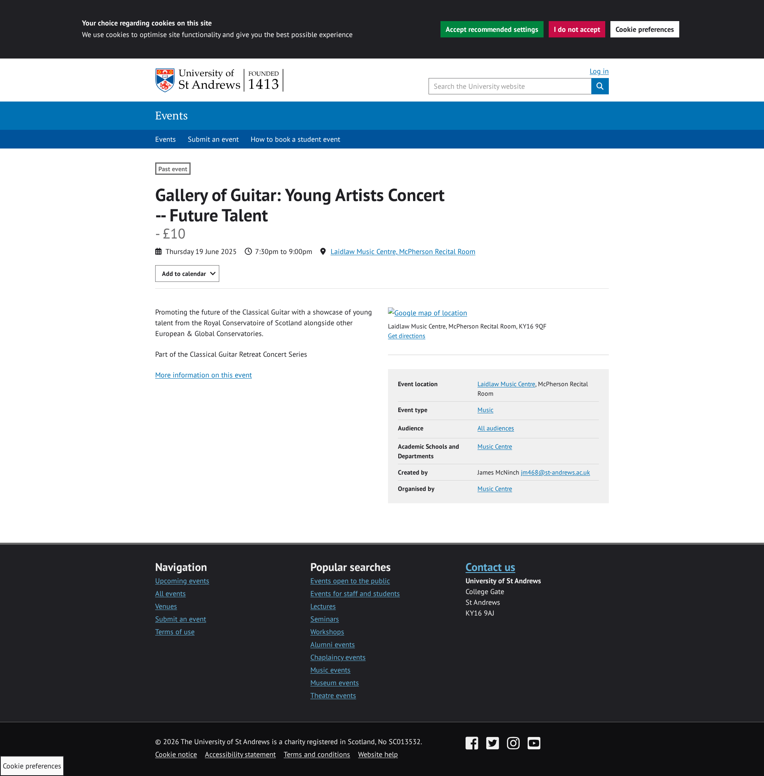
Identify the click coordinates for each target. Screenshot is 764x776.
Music (485, 410)
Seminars (324, 619)
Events (171, 115)
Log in (599, 71)
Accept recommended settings (492, 29)
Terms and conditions (317, 754)
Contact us (490, 566)
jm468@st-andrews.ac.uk (555, 472)
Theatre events (333, 695)
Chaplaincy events (338, 657)
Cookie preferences (645, 29)
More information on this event (203, 374)
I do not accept (577, 29)
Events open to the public (350, 580)
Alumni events (332, 644)
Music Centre (494, 446)
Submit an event (213, 139)
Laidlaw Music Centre (506, 384)
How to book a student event (295, 139)
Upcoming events (182, 580)
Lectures (323, 606)
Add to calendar (184, 274)
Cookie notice (176, 754)
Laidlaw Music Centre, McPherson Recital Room (403, 251)
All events (170, 593)
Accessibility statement (240, 754)
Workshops (327, 631)
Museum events (334, 682)
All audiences (495, 428)
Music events (330, 669)
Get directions (406, 336)
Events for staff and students (355, 593)
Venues (166, 606)
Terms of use (175, 631)
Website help (378, 754)
